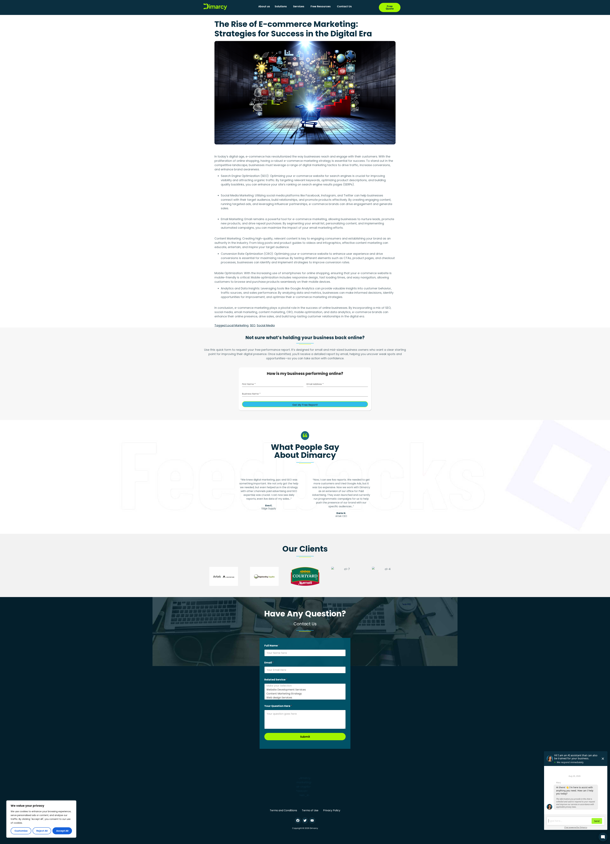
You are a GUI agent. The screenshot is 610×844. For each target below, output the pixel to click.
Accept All (62, 830)
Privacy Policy (331, 810)
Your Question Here (278, 705)
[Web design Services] (304, 698)
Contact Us (344, 6)
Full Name (271, 645)
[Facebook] (298, 820)
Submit (305, 737)
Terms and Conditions (283, 810)
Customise (21, 830)
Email (269, 662)
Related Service (275, 679)
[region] (41, 819)
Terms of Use (310, 810)
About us (264, 6)
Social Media (266, 325)
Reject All (41, 830)
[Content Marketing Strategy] (304, 694)
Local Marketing (237, 325)
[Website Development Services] (304, 690)
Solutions (281, 6)
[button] (281, 6)
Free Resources (321, 6)
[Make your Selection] (304, 686)
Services (298, 6)
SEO (252, 325)
